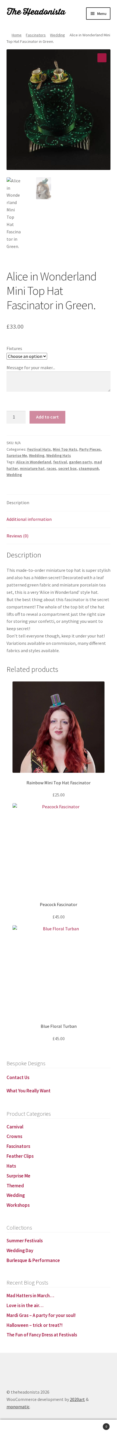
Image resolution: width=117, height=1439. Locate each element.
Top (14, 1429)
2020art (77, 1399)
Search (73, 1429)
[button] (101, 57)
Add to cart (47, 417)
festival (60, 461)
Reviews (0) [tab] (17, 536)
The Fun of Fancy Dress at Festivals (42, 1335)
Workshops (18, 1205)
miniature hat (32, 468)
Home (17, 34)
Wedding (57, 34)
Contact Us (18, 1077)
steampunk (89, 468)
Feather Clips (20, 1156)
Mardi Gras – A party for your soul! (41, 1315)
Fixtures (14, 348)
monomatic (18, 1406)
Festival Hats (39, 449)
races (51, 468)
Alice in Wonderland (33, 461)
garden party (80, 461)
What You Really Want (29, 1091)
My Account (43, 1429)
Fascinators (36, 34)
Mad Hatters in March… (30, 1295)
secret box (67, 468)
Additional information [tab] (29, 519)
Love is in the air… (25, 1305)
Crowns (14, 1136)
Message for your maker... (31, 367)
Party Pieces (90, 449)
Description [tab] (18, 502)
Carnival (15, 1127)
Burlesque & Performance (33, 1260)
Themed (15, 1186)
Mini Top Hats (65, 449)
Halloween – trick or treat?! (34, 1325)
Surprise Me (17, 455)
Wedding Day (20, 1250)
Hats (11, 1166)
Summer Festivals (25, 1240)
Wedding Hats (58, 455)
